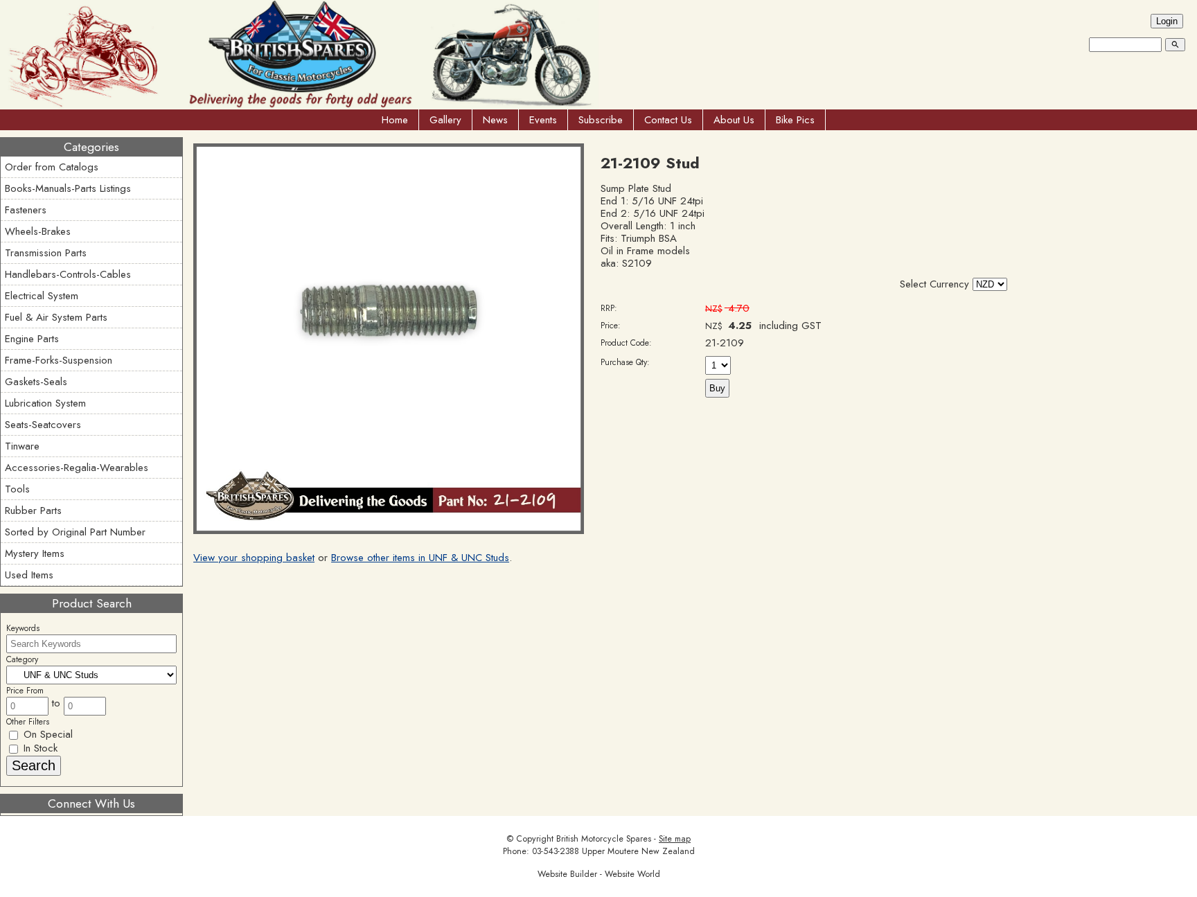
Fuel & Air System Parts (56, 317)
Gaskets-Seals (36, 381)
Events (543, 119)
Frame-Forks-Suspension (58, 360)
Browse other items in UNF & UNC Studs (420, 557)
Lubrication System (45, 403)
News (495, 119)
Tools (17, 489)
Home (395, 119)
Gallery (445, 119)
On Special (46, 734)
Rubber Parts (33, 510)
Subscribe (600, 119)
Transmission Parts (46, 252)
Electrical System (41, 295)
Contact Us (668, 119)
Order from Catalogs (51, 167)
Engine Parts (32, 338)
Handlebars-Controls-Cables (68, 274)
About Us (733, 119)
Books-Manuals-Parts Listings (68, 188)
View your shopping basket (253, 557)
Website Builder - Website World (599, 874)
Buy (717, 388)
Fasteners (25, 209)
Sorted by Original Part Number (75, 532)
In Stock (38, 748)
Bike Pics (795, 119)
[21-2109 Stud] (388, 530)
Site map (675, 839)
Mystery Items (34, 553)
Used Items (29, 575)
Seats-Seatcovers (43, 424)
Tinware (22, 446)
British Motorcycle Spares (603, 839)
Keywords (22, 628)
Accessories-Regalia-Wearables (76, 467)
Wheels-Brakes (38, 231)
